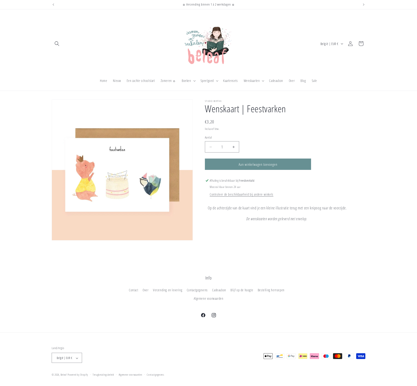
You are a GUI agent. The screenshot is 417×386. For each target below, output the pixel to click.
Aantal (208, 137)
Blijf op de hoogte (241, 290)
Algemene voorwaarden (208, 298)
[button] (57, 43)
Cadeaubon (219, 290)
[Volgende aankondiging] (363, 4)
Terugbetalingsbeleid (103, 374)
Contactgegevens (197, 290)
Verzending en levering (167, 290)
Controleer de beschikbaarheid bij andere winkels (241, 194)
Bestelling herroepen (271, 290)
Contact (133, 290)
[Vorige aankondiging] (53, 4)
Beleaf (64, 375)
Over (145, 290)
